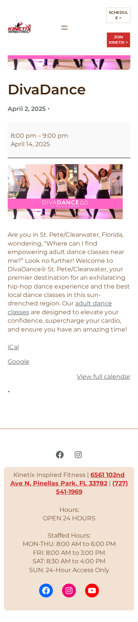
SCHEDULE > (118, 15)
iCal (13, 347)
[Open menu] (64, 27)
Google (19, 361)
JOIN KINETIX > (118, 40)
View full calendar (103, 376)
